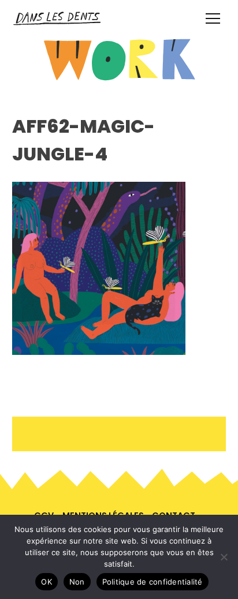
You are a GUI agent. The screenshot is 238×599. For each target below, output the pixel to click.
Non (77, 581)
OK (46, 581)
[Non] (223, 557)
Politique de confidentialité (152, 581)
